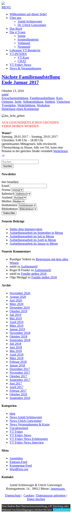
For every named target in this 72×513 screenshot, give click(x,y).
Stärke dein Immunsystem (26, 229)
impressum (58, 488)
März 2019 (16, 325)
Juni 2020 (16, 300)
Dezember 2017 (20, 369)
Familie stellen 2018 (33, 273)
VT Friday (16, 431)
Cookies (29, 495)
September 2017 (20, 380)
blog (12, 413)
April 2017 (16, 387)
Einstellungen (61, 509)
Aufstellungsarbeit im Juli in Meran (32, 236)
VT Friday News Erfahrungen (29, 439)
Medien (6, 201)
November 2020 (20, 293)
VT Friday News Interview (27, 442)
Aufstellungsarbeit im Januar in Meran (34, 243)
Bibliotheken (10, 209)
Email (5, 185)
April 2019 (16, 322)
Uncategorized (19, 428)
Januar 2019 (17, 329)
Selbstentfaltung (33, 101)
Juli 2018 (15, 343)
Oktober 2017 (18, 376)
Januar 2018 (17, 365)
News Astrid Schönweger (26, 417)
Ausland (7, 197)
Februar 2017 (18, 390)
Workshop (43, 105)
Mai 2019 (16, 318)
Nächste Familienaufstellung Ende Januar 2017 (31, 79)
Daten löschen (36, 499)
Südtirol (50, 101)
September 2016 (20, 398)
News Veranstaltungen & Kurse (30, 424)
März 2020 (16, 304)
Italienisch (8, 193)
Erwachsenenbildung (15, 98)
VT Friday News (20, 435)
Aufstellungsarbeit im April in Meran (33, 240)
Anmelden (16, 458)
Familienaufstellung (42, 98)
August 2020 (18, 296)
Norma (6, 189)
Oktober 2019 (18, 311)
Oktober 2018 (18, 336)
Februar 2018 (18, 361)
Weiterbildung (26, 105)
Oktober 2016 (18, 394)
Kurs (59, 98)
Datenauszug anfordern (51, 495)
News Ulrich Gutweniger (26, 420)
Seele (18, 101)
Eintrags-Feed (18, 462)
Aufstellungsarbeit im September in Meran (36, 232)
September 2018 (20, 340)
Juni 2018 (16, 347)
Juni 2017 (16, 383)
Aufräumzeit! (29, 266)
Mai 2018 (16, 351)
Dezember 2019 (20, 307)
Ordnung (7, 101)
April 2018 (16, 354)
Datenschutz (13, 495)
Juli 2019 (15, 315)
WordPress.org (19, 469)
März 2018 (16, 358)
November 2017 (20, 372)
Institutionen (9, 205)
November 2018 (20, 333)
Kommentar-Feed (21, 465)
